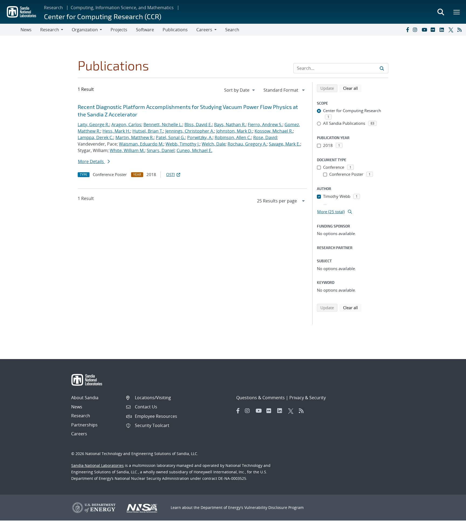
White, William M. (127, 150)
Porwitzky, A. (200, 137)
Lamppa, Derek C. (95, 137)
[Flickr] (434, 29)
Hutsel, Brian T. (147, 131)
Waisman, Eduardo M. (141, 144)
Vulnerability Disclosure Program (274, 507)
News (26, 30)
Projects (119, 30)
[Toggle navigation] (10, 30)
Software (145, 30)
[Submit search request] (381, 68)
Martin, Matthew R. (134, 137)
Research (53, 8)
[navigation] (240, 90)
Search (232, 30)
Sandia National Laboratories (97, 465)
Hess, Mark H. (116, 131)
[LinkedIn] (443, 29)
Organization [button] (85, 30)
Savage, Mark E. (284, 144)
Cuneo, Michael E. (194, 150)
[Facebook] (407, 29)
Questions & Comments (260, 398)
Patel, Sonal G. (170, 137)
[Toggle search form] (441, 12)
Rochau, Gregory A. (247, 144)
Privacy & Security (307, 398)
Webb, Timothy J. (183, 144)
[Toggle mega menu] (457, 12)
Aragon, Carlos (126, 125)
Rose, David (265, 137)
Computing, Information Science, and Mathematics (122, 8)
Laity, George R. (93, 125)
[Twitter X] (451, 29)
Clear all (352, 88)
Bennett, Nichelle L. (162, 125)
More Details (91, 161)
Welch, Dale (213, 144)
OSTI (170, 174)
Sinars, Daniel (160, 150)
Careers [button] (204, 30)
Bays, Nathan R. (230, 125)
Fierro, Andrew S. (265, 125)
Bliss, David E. (198, 125)
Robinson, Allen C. (233, 137)
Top (450, 521)
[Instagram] (416, 29)
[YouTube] (425, 29)
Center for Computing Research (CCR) (102, 16)
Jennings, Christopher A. (189, 131)
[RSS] (460, 29)
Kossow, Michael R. (274, 131)
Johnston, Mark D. (234, 131)
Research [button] (49, 30)
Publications (175, 30)
